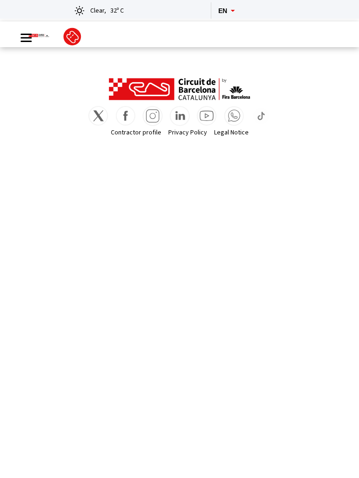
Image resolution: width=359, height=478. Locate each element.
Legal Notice (231, 132)
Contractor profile (136, 132)
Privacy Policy (187, 132)
